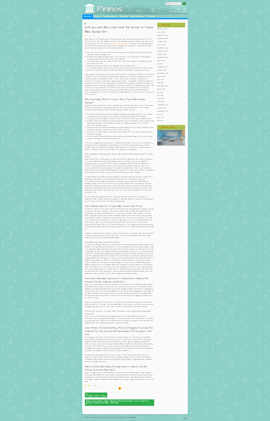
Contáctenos (151, 16)
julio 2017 (160, 114)
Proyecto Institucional (110, 16)
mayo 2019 (160, 79)
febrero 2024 (162, 29)
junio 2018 (160, 95)
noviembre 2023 (162, 38)
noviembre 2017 (162, 105)
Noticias (96, 16)
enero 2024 (161, 32)
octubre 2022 (162, 54)
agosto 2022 (161, 61)
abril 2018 (160, 102)
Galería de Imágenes (137, 16)
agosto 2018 (161, 89)
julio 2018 (160, 92)
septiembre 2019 (162, 73)
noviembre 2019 (162, 67)
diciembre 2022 (162, 48)
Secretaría (124, 16)
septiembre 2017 (162, 111)
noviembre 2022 (162, 51)
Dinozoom (133, 417)
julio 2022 (160, 64)
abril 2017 (160, 121)
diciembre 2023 (162, 35)
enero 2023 (161, 45)
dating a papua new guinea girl (120, 43)
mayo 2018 (160, 98)
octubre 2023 (162, 42)
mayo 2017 (160, 117)
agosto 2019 (161, 76)
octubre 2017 (161, 108)
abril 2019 (160, 83)
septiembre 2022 (163, 57)
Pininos (109, 9)
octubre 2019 (161, 70)
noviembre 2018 (162, 86)
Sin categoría (93, 385)
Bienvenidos (87, 16)
